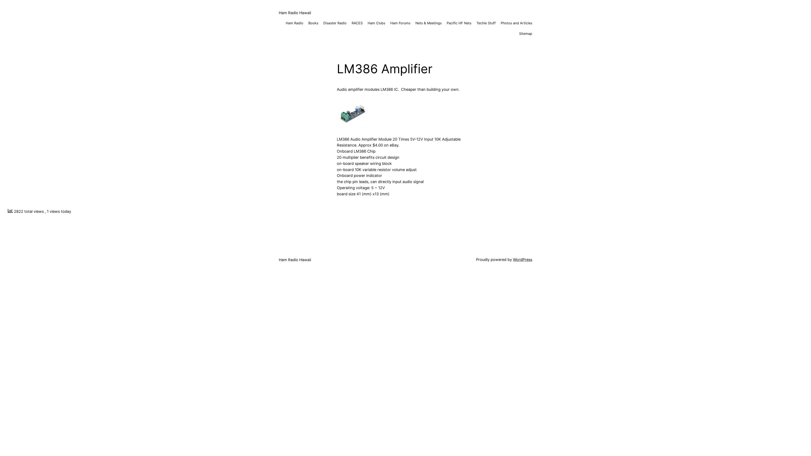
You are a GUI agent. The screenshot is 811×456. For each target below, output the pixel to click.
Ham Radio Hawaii (295, 13)
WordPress (522, 259)
